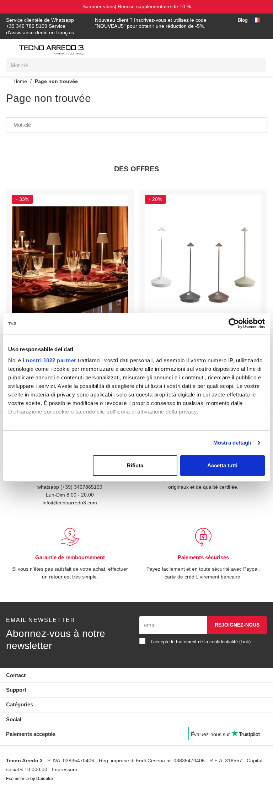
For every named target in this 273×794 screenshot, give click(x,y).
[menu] (10, 50)
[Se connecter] (228, 48)
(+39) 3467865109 (82, 487)
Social (13, 719)
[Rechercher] (255, 65)
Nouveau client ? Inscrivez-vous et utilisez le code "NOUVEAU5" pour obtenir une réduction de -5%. (153, 23)
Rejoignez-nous (237, 625)
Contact (16, 675)
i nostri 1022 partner (49, 360)
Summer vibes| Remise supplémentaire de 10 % (136, 7)
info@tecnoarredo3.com (70, 502)
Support (16, 690)
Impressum (85, 770)
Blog (242, 20)
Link (254, 641)
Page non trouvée (56, 81)
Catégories (19, 704)
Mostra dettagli (232, 443)
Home (19, 81)
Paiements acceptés (30, 734)
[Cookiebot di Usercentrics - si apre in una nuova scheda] (234, 323)
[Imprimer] (119, 200)
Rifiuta (135, 465)
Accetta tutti (222, 465)
